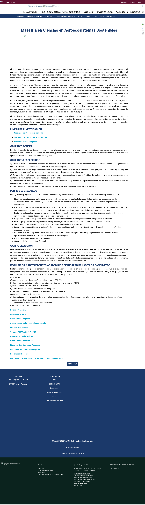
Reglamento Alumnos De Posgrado (25, 349)
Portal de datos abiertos (82, 474)
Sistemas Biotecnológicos (25, 142)
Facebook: (54, 388)
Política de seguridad (81, 483)
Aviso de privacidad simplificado (84, 479)
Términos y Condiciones (82, 481)
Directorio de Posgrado (20, 319)
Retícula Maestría (18, 310)
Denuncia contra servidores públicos (122, 465)
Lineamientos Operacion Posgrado (25, 345)
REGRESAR (72, 364)
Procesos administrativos (21, 336)
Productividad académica (21, 341)
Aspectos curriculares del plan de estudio (28, 323)
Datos (139, 3)
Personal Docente (18, 314)
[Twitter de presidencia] (114, 473)
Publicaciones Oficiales (45, 470)
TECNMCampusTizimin (54, 392)
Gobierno (124, 3)
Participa (132, 3)
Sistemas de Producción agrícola (28, 133)
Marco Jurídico (42, 472)
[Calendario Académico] (142, 5)
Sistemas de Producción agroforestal (30, 137)
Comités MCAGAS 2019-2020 (23, 332)
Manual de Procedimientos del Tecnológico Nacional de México (37, 358)
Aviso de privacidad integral (83, 478)
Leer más (92, 470)
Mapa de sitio (78, 485)
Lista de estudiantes (19, 327)
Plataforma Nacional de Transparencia (50, 474)
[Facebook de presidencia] (111, 473)
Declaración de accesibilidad (83, 476)
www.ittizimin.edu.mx (54, 401)
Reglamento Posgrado (19, 354)
